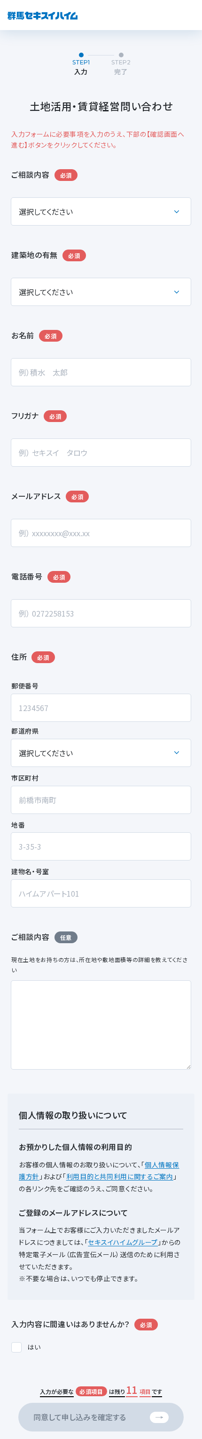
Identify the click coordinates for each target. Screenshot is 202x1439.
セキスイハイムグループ (123, 1242)
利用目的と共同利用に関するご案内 (119, 1176)
